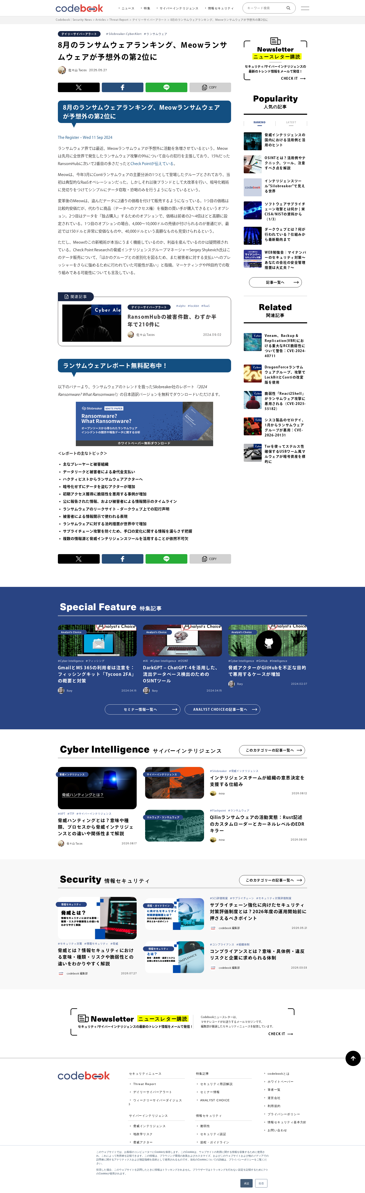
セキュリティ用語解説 (216, 1084)
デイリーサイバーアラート (152, 1092)
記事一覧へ (275, 282)
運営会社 (274, 1098)
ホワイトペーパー (281, 1081)
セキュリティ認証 (213, 1134)
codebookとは (279, 1073)
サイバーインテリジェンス (179, 8)
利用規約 (274, 1106)
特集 (147, 8)
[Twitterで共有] (79, 87)
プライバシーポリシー (284, 1114)
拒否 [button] (261, 1183)
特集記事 (202, 1073)
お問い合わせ (277, 1130)
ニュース (128, 8)
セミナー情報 (210, 1092)
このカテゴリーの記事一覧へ (270, 750)
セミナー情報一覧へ (140, 709)
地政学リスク (143, 1134)
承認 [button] (246, 1183)
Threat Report (144, 1084)
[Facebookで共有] (123, 87)
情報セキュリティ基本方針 (287, 1122)
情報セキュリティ (221, 8)
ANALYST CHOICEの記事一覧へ (220, 709)
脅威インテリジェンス (149, 1126)
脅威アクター (143, 1142)
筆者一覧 (274, 1089)
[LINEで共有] (166, 87)
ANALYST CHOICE (215, 1100)
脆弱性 (205, 1126)
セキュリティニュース (145, 1073)
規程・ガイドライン (215, 1142)
